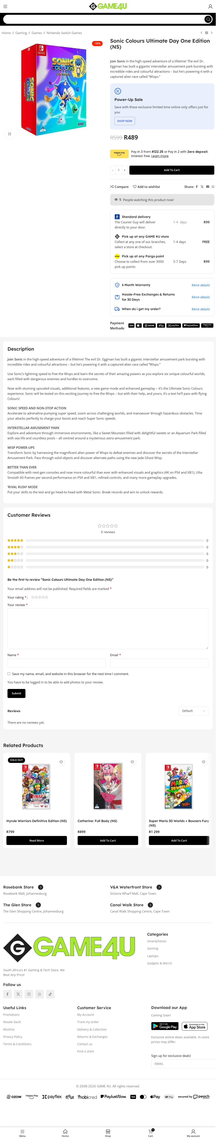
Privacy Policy (12, 1037)
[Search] (208, 19)
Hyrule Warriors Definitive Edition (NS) (36, 821)
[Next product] (211, 33)
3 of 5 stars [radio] (39, 597)
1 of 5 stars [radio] (32, 597)
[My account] (210, 6)
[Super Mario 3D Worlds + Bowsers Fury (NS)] (179, 786)
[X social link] (202, 187)
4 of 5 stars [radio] (43, 597)
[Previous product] (201, 33)
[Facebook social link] (196, 187)
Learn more (160, 156)
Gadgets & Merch (159, 963)
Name (13, 655)
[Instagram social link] (29, 994)
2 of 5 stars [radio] (36, 597)
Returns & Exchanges (92, 1037)
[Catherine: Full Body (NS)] (108, 786)
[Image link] (69, 947)
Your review (17, 604)
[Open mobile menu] (5, 6)
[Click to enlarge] (10, 134)
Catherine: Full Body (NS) (97, 821)
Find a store (85, 1051)
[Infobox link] (23, 887)
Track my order (88, 1022)
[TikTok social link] (50, 994)
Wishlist (9, 1029)
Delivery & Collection (92, 1029)
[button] (108, 840)
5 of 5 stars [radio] (46, 597)
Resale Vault (12, 1022)
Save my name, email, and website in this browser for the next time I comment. (70, 674)
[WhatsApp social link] (213, 187)
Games (37, 33)
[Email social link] (207, 187)
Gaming (21, 33)
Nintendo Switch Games (64, 33)
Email (115, 655)
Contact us (84, 1044)
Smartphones (156, 941)
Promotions (11, 1015)
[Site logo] (108, 6)
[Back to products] (206, 33)
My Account (85, 1015)
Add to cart (172, 170)
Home (6, 33)
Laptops (152, 956)
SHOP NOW (124, 121)
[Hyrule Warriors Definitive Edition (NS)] (36, 786)
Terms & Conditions (17, 1044)
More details (200, 285)
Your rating (17, 597)
